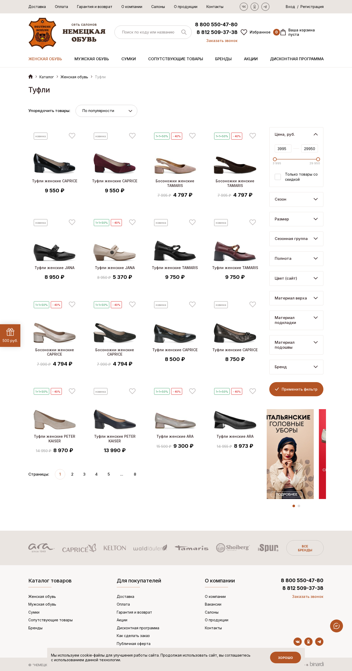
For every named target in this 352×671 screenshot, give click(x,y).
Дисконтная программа (297, 58)
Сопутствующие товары (175, 58)
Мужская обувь (91, 58)
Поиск (184, 32)
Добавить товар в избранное (72, 136)
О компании (131, 6)
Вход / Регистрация (305, 6)
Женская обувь (45, 58)
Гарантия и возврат (94, 6)
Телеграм (265, 7)
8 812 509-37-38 (217, 32)
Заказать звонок (222, 40)
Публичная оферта (133, 643)
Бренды (223, 58)
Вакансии (213, 604)
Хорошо (285, 658)
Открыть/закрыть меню (336, 626)
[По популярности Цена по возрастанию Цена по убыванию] (106, 111)
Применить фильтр (299, 389)
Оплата (61, 6)
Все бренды (305, 548)
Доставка (37, 6)
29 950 (314, 163)
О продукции (185, 6)
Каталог (46, 77)
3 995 (277, 163)
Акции (251, 58)
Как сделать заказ (133, 635)
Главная (30, 76)
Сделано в (300, 665)
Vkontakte (244, 7)
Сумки (128, 58)
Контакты (214, 6)
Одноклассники (254, 7)
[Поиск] (153, 32)
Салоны (158, 6)
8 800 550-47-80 (216, 25)
